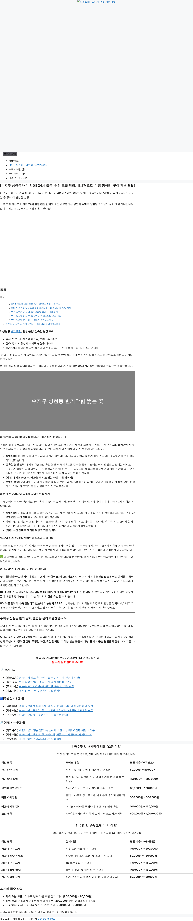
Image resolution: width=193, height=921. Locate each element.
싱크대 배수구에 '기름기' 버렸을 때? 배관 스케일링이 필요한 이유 (56, 710)
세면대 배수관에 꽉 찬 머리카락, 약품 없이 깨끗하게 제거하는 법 (55, 734)
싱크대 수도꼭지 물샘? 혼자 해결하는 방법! (43, 714)
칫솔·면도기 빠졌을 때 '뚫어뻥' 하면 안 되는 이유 (46, 686)
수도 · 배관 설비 (17, 169)
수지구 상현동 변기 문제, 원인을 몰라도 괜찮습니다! (34, 323)
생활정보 (13, 160)
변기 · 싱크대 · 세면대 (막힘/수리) (27, 165)
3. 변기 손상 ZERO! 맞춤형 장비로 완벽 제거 (37, 312)
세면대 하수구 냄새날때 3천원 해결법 (40, 738)
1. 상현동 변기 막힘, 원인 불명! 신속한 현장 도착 (37, 304)
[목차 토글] (2, 297)
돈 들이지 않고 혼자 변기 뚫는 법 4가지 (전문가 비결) (49, 677)
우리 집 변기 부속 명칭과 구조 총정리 (40, 690)
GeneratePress (46, 918)
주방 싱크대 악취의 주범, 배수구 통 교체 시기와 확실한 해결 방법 (56, 706)
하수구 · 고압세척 (18, 178)
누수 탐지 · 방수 (17, 173)
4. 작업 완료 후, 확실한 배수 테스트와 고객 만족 (38, 316)
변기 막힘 (16, 331)
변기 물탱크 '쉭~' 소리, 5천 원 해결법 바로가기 (45, 681)
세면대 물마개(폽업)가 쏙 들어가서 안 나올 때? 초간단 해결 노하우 (57, 730)
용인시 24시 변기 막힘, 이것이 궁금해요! (35, 319)
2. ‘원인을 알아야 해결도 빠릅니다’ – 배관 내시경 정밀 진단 (43, 308)
